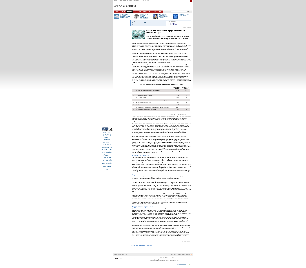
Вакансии (132, 258)
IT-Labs (104, 157)
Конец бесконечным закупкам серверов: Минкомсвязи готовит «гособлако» (163, 16)
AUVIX (103, 163)
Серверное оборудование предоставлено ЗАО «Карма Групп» (164, 260)
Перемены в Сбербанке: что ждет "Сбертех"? (184, 15)
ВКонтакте (147, 0)
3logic (103, 168)
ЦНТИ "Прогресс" (107, 135)
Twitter (130, 0)
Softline (110, 149)
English (115, 0)
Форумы (120, 254)
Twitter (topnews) (136, 0)
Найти (189, 11)
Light (127, 0)
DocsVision (107, 155)
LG (110, 155)
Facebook (142, 0)
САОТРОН (109, 144)
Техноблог (116, 254)
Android (124, 0)
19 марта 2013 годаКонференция (124, 15)
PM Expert (110, 159)
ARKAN (107, 168)
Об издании (122, 258)
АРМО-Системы (107, 132)
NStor (107, 142)
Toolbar (172, 254)
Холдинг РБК (170, 257)
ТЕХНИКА (145, 11)
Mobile (121, 0)
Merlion (109, 157)
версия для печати (187, 27)
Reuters (167, 259)
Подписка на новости (184, 254)
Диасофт (109, 166)
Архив (126, 254)
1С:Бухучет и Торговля (107, 134)
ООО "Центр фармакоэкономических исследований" (107, 152)
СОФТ (156, 11)
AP (171, 259)
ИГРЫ (160, 11)
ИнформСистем (105, 147)
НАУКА (150, 11)
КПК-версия (177, 254)
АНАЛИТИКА (129, 11)
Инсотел (105, 137)
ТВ (134, 11)
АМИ (111, 168)
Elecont (107, 169)
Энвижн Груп (104, 159)
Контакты (136, 258)
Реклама (127, 258)
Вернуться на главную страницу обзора (141, 245)
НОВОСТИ (123, 11)
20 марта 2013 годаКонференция (144, 15)
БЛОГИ (139, 11)
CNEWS (116, 11)
